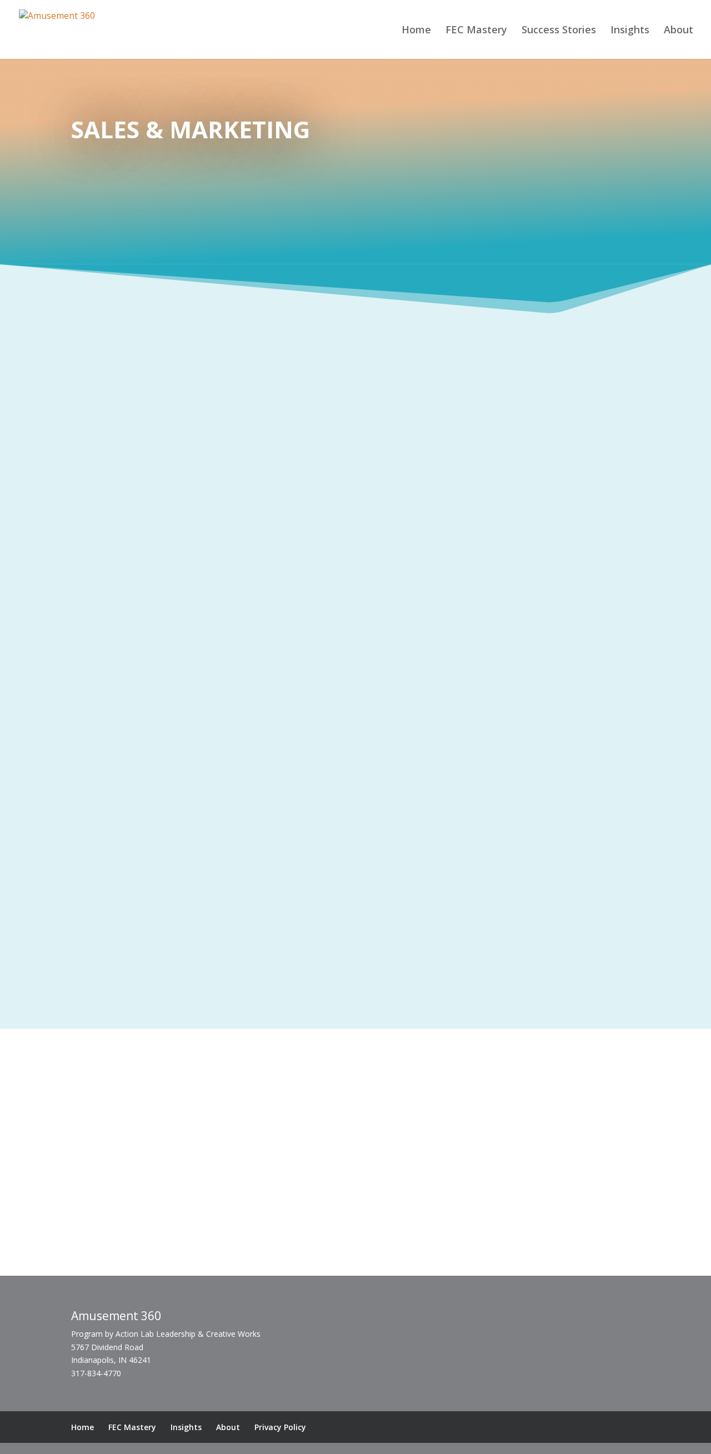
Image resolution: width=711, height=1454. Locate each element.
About (678, 31)
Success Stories (559, 31)
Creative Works (182, 1254)
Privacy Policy (280, 1427)
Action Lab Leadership (156, 1333)
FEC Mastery (476, 31)
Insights (629, 31)
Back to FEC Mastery (355, 1005)
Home (416, 31)
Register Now (555, 592)
